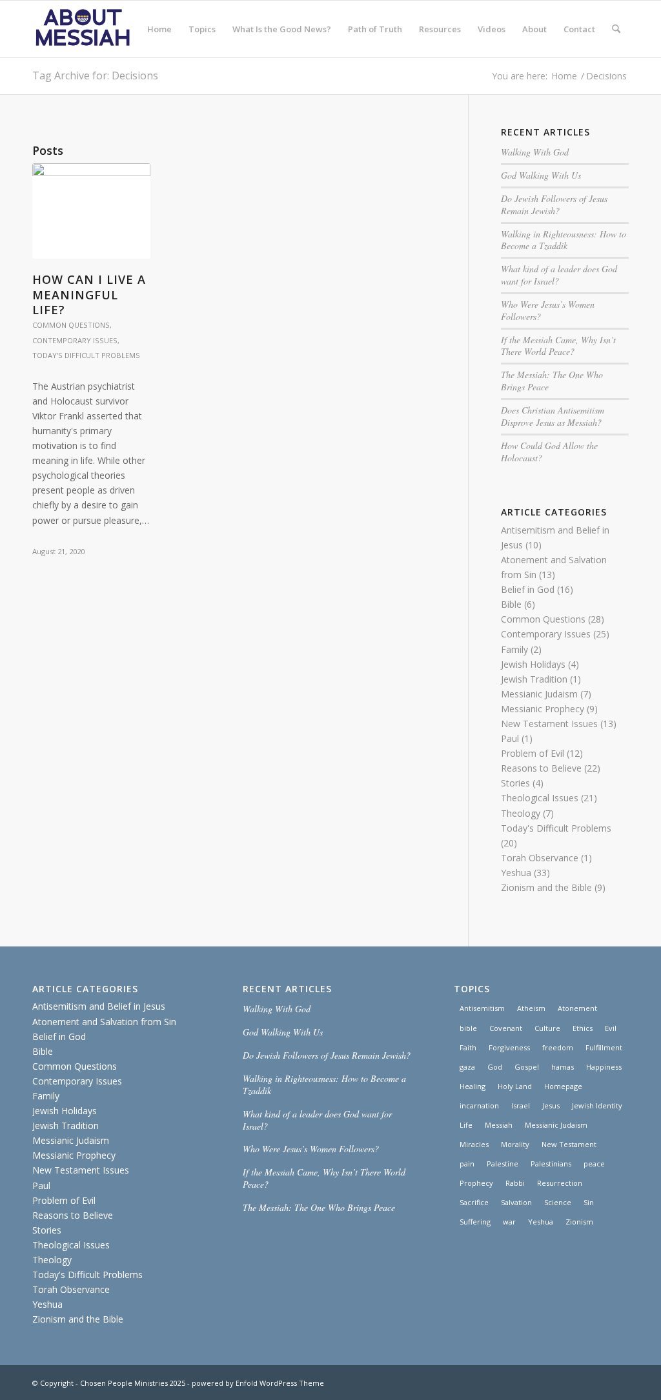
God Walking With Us (541, 175)
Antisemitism (482, 1008)
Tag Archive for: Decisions (95, 75)
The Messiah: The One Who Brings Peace (552, 380)
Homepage (563, 1086)
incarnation (479, 1105)
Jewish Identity (597, 1105)
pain (467, 1163)
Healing (472, 1086)
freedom (557, 1047)
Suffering (475, 1221)
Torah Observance (539, 858)
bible (468, 1028)
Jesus (551, 1105)
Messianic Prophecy (542, 709)
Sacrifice (474, 1202)
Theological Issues (539, 798)
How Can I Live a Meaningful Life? (89, 294)
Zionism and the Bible (546, 887)
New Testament (569, 1144)
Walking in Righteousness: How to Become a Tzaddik (563, 240)
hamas (562, 1067)
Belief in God (527, 589)
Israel (520, 1105)
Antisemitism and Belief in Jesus (98, 1006)
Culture (547, 1028)
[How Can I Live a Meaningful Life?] (91, 211)
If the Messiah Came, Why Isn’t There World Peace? (558, 346)
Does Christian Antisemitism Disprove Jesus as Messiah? (552, 416)
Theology (520, 813)
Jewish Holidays (533, 664)
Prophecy (476, 1183)
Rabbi (515, 1183)
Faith (468, 1047)
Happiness (604, 1067)
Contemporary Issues (74, 340)
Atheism (531, 1008)
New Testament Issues (549, 723)
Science (557, 1202)
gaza (467, 1067)
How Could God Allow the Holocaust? (549, 451)
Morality (515, 1144)
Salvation (516, 1202)
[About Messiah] (82, 29)
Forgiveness (509, 1047)
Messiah (499, 1125)
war (509, 1221)
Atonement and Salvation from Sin (104, 1021)
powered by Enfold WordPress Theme (258, 1383)
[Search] (616, 29)
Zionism (579, 1221)
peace (594, 1163)
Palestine (502, 1163)
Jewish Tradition (534, 679)
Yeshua (516, 872)
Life (466, 1125)
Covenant (505, 1028)
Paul (510, 738)
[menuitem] (159, 29)
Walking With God (535, 152)
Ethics (583, 1028)
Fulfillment (603, 1047)
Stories (515, 783)
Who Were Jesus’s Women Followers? (548, 310)
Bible (511, 604)
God (494, 1067)
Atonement (577, 1008)
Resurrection (559, 1183)
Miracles (474, 1144)
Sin (589, 1202)
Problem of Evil (532, 753)
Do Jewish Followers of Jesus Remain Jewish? (554, 204)
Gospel (526, 1067)
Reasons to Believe (541, 768)
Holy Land (515, 1086)
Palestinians (551, 1163)
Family (514, 649)
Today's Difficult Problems (86, 355)
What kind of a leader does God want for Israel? (559, 275)
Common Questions (71, 325)
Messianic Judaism (539, 694)
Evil (610, 1028)
